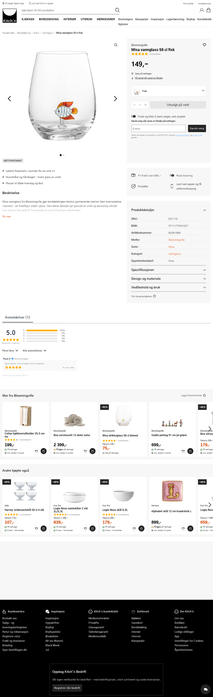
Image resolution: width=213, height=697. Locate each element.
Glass (36, 33)
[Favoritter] (36, 451)
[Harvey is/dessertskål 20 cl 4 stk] (26, 491)
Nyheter (123, 24)
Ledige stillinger (184, 632)
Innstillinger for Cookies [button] (189, 641)
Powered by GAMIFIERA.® (14, 375)
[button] (204, 44)
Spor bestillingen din (14, 650)
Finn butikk (188, 3)
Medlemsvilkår (97, 636)
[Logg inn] (202, 10)
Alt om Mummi (54, 641)
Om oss (179, 618)
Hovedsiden (8, 33)
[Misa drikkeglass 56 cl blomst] (123, 416)
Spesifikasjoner (142, 269)
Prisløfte (143, 186)
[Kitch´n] (9, 15)
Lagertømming (175, 19)
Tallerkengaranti (98, 632)
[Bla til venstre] (9, 98)
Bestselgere (125, 19)
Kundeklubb (204, 19)
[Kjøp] (44, 451)
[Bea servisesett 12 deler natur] (75, 416)
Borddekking (24, 33)
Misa (171, 247)
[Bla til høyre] (115, 98)
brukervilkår (197, 135)
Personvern (181, 645)
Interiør (135, 632)
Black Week (52, 645)
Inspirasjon (157, 19)
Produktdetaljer (142, 209)
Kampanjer (141, 19)
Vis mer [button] (6, 216)
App (177, 636)
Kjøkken (136, 618)
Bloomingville (139, 45)
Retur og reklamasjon (15, 632)
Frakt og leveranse (13, 641)
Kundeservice (204, 3)
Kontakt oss (9, 618)
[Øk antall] (145, 104)
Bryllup (191, 19)
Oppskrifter (52, 623)
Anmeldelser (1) (17, 317)
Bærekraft (181, 627)
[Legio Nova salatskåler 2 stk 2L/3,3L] (75, 491)
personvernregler (183, 135)
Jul (47, 650)
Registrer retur (11, 636)
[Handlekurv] (208, 10)
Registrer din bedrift (67, 688)
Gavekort (137, 623)
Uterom (136, 636)
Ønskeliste (51, 636)
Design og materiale (146, 278)
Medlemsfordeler (99, 618)
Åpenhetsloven (184, 650)
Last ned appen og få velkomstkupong (189, 186)
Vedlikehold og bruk (145, 287)
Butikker (180, 623)
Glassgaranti (96, 627)
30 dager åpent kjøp (14, 3)
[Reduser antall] (134, 104)
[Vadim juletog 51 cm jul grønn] (172, 416)
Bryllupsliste (52, 632)
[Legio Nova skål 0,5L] (123, 491)
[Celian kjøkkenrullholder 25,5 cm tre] (26, 416)
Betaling (7, 645)
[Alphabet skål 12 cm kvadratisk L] (172, 491)
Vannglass (47, 33)
